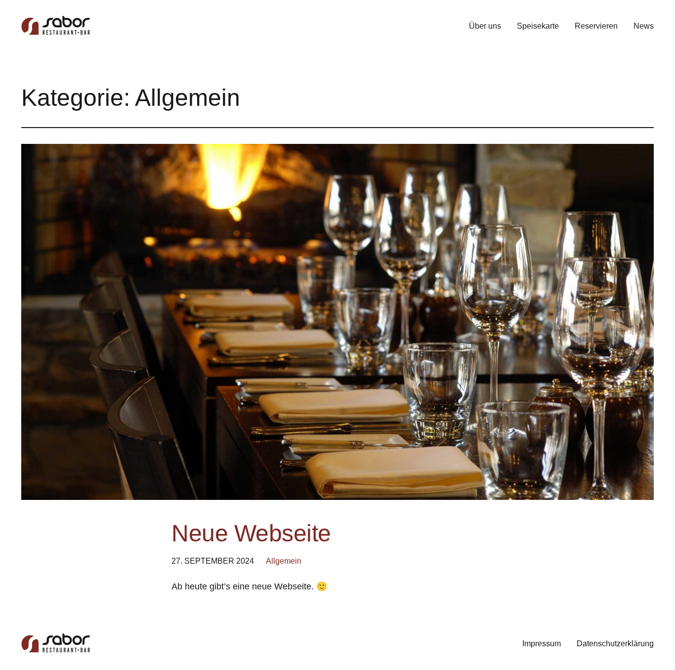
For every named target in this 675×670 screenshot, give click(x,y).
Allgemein (283, 561)
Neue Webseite (251, 533)
